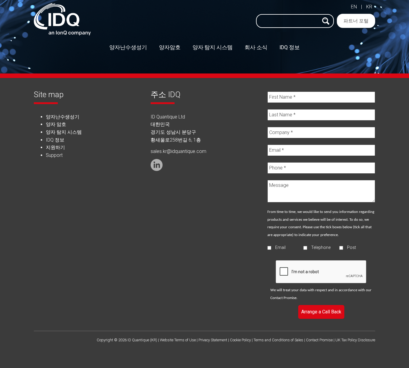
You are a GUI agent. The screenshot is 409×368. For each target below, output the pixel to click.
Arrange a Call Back (321, 312)
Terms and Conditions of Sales (278, 340)
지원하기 (55, 147)
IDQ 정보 (55, 140)
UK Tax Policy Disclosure (355, 340)
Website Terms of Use (178, 340)
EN (354, 7)
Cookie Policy (240, 340)
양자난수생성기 (62, 117)
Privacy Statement (213, 340)
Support (54, 155)
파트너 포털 (356, 21)
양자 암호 (56, 124)
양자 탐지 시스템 (64, 132)
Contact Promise (283, 298)
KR (369, 7)
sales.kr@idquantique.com (178, 151)
